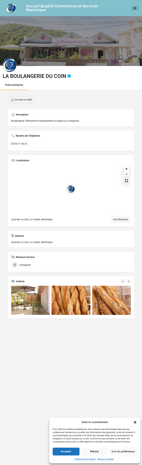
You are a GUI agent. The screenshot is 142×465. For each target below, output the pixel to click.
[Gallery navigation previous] (123, 281)
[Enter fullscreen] (126, 180)
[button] (135, 422)
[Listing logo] (9, 65)
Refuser (94, 451)
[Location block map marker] (71, 189)
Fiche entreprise (14, 84)
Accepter (66, 451)
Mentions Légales (105, 459)
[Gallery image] (30, 300)
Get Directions (120, 219)
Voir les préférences (123, 451)
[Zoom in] (126, 168)
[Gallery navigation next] (129, 281)
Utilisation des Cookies (85, 459)
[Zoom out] (126, 174)
